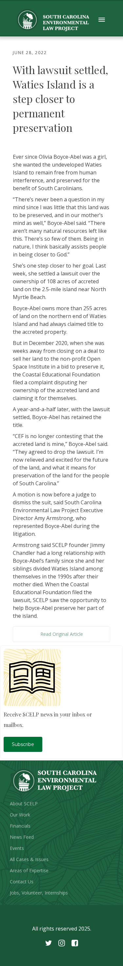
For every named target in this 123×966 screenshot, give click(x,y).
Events (17, 848)
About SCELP (24, 803)
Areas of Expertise (29, 870)
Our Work (20, 815)
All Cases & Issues (29, 859)
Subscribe (23, 744)
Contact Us (21, 881)
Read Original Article (61, 634)
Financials (20, 826)
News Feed (22, 837)
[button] (102, 20)
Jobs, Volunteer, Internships (39, 893)
